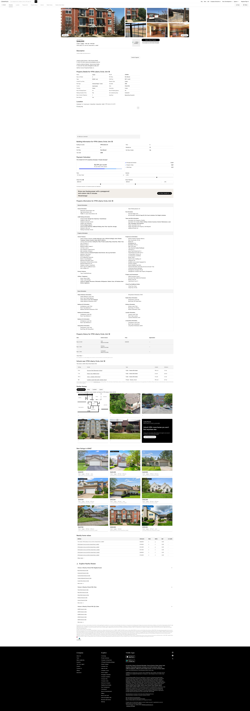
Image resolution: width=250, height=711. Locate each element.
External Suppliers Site (106, 697)
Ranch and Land (105, 695)
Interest (127, 173)
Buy (202, 1)
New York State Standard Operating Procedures (135, 698)
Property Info (25, 5)
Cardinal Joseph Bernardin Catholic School (97, 379)
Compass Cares (104, 681)
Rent (205, 1)
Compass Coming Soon (106, 660)
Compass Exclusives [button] (215, 1)
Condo (126, 81)
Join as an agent (80, 664)
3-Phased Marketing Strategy (108, 662)
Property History (34, 5)
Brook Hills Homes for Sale (83, 570)
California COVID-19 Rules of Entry (143, 668)
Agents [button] (235, 1)
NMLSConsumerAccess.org (147, 704)
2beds (78, 43)
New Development (105, 687)
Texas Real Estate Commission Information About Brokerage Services (140, 694)
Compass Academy (105, 676)
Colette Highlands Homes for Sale (84, 578)
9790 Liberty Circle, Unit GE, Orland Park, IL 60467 (88, 544)
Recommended (81, 389)
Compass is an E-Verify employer (149, 667)
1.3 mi (165, 370)
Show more (80, 583)
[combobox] (22, 1)
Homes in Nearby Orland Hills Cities (87, 587)
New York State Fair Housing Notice (133, 697)
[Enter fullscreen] (138, 107)
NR (78, 379)
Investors (79, 662)
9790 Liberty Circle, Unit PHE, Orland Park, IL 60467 (89, 549)
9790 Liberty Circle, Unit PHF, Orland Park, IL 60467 (89, 552)
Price (88, 389)
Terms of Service (151, 665)
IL (82, 104)
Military (102, 693)
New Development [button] (226, 1)
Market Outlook (104, 664)
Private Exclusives (105, 658)
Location (17, 5)
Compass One (104, 666)
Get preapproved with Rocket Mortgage (150, 42)
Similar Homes (49, 5)
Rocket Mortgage (103, 159)
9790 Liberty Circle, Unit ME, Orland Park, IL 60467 (88, 555)
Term (78, 173)
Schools (42, 5)
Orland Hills (98, 104)
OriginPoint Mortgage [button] (92, 159)
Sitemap (103, 701)
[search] (36, 1)
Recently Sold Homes (106, 699)
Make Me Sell (104, 668)
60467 (97, 45)
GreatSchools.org (97, 381)
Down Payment (129, 179)
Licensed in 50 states (130, 706)
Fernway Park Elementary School (94, 370)
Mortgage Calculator (106, 674)
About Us (79, 656)
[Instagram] (172, 652)
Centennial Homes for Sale (83, 573)
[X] (172, 658)
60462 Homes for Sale (82, 617)
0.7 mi (165, 379)
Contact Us (79, 668)
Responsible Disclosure (136, 667)
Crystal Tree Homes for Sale (83, 580)
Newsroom (79, 672)
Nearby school (133, 379)
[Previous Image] (111, 404)
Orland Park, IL (91, 45)
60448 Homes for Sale (82, 614)
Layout (101, 389)
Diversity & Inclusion (105, 683)
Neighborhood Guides (106, 685)
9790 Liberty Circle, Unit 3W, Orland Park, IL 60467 (88, 547)
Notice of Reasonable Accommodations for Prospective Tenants (139, 699)
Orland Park (92, 104)
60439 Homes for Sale (82, 611)
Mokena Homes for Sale (82, 597)
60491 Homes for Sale (82, 619)
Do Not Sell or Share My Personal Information (136, 665)
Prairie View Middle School (93, 373)
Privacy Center (158, 665)
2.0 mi (165, 373)
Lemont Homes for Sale (82, 600)
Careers (78, 666)
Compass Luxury (105, 670)
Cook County (95, 86)
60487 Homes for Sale (82, 609)
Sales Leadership (80, 660)
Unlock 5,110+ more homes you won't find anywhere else (156, 428)
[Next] (187, 22)
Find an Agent (104, 672)
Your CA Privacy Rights (159, 668)
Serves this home (133, 370)
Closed (93, 74)
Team (78, 658)
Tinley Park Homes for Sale (83, 589)
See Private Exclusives (150, 437)
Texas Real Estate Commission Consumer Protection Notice (138, 695)
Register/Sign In (245, 1)
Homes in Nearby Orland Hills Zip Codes (88, 606)
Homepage (79, 104)
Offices (78, 670)
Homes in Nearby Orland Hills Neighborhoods (90, 567)
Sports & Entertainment (106, 691)
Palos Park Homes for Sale (83, 592)
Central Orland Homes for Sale (84, 575)
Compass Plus (104, 678)
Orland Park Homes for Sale (83, 595)
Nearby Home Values (60, 5)
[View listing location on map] (136, 43)
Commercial (104, 689)
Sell (208, 1)
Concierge (103, 656)
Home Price (79, 179)
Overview (11, 5)
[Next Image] (139, 404)
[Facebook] (172, 655)
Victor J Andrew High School (93, 376)
